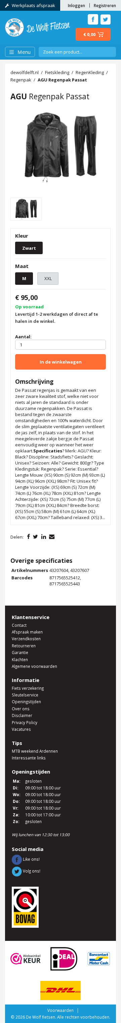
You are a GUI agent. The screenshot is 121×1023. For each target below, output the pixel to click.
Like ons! (31, 859)
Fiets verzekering (28, 688)
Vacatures (21, 729)
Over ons (21, 708)
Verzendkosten (26, 638)
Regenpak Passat (62, 80)
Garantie (20, 652)
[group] (60, 147)
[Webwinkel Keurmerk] (25, 958)
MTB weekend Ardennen (35, 751)
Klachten (20, 659)
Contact (19, 625)
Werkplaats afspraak (33, 5)
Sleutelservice (25, 694)
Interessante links (29, 757)
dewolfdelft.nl (24, 72)
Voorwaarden (60, 1010)
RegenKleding (90, 72)
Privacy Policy (24, 722)
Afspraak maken (27, 632)
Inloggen (76, 5)
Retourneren (24, 645)
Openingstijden (26, 701)
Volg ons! (31, 871)
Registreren (105, 5)
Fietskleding (57, 72)
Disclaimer (22, 715)
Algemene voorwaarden (34, 666)
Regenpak (20, 80)
